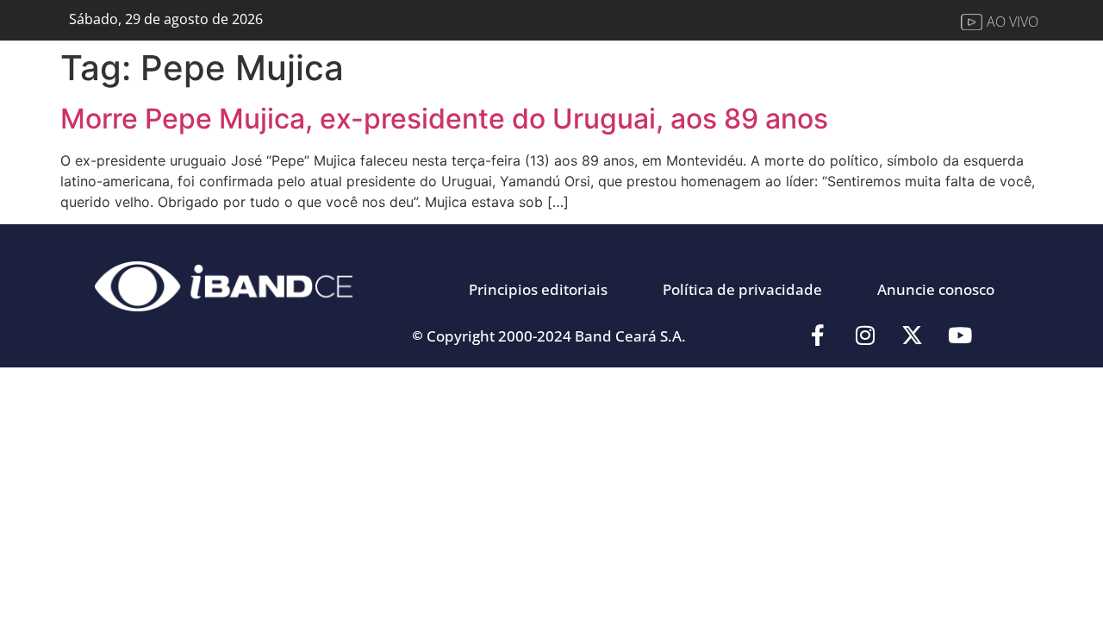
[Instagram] (865, 335)
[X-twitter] (912, 335)
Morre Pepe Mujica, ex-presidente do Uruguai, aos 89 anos (444, 118)
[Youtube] (959, 335)
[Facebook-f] (817, 335)
